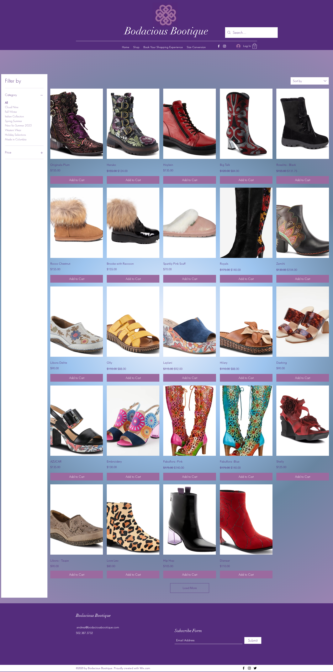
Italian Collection (14, 116)
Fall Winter (11, 112)
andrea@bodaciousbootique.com (98, 627)
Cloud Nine (11, 107)
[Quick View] (76, 124)
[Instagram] (224, 46)
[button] (254, 46)
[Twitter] (255, 668)
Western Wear (13, 130)
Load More (190, 588)
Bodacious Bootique (166, 31)
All (6, 102)
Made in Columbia (15, 139)
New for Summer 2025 (18, 125)
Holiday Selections (15, 134)
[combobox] (309, 81)
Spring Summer (13, 121)
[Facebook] (219, 46)
